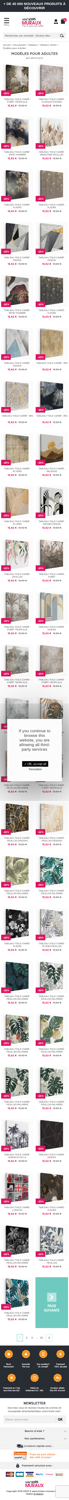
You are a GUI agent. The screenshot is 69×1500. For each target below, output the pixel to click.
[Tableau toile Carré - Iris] (52, 343)
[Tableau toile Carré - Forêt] (52, 554)
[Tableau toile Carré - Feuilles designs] (17, 818)
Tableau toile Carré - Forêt (52, 575)
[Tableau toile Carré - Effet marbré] (17, 132)
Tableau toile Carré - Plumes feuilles (52, 945)
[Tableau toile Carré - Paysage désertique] (52, 448)
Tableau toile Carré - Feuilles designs (17, 839)
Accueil (7, 45)
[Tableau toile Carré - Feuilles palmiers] (52, 712)
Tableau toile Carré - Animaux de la (17, 1156)
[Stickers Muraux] (33, 22)
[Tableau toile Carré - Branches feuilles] (52, 132)
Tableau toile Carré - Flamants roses (52, 100)
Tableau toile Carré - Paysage (52, 470)
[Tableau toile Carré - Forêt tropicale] (17, 79)
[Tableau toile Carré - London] (17, 1187)
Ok (60, 1419)
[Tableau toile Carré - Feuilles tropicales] (52, 1240)
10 (41, 1337)
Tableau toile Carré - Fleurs (17, 206)
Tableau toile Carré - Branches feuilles (52, 153)
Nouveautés (19, 45)
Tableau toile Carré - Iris (51, 363)
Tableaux (32, 45)
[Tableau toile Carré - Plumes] (17, 448)
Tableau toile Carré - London (17, 1208)
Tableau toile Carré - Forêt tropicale (17, 100)
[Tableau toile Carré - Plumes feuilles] (52, 923)
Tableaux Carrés (48, 45)
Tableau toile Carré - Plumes (17, 470)
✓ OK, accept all (35, 763)
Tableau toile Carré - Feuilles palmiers (17, 786)
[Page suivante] (51, 1302)
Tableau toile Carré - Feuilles (17, 575)
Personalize (35, 768)
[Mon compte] (56, 22)
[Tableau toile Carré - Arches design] (52, 501)
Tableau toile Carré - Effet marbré (17, 153)
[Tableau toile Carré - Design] (17, 237)
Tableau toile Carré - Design (17, 259)
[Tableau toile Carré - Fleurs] (17, 185)
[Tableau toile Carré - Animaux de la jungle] (17, 1134)
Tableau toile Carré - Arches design (52, 522)
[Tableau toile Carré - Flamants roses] (52, 79)
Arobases (38, 1494)
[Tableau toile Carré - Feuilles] (17, 554)
